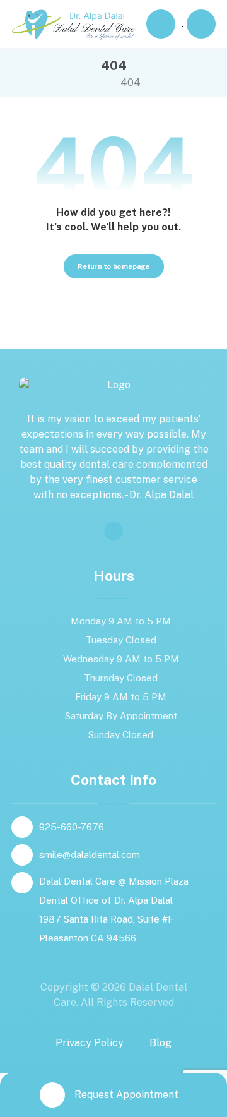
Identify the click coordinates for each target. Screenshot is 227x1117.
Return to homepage (113, 267)
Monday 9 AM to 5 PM (121, 621)
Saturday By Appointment (121, 715)
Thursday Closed (121, 677)
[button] (201, 24)
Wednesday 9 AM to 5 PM (121, 659)
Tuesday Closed (121, 640)
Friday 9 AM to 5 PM (120, 696)
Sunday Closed (120, 734)
